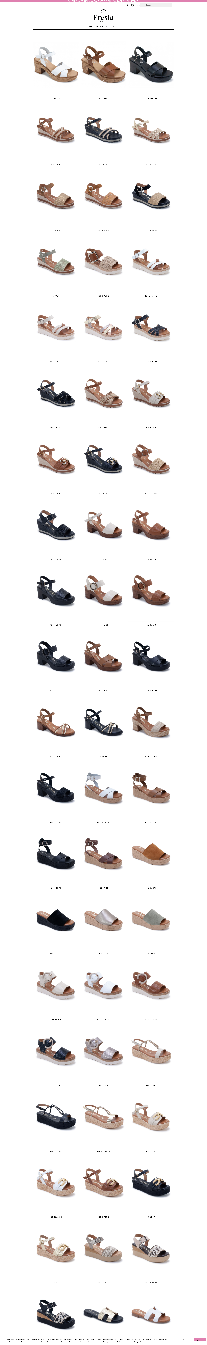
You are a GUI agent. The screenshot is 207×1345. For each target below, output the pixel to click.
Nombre (67, 662)
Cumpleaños (65, 674)
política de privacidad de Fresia (84, 692)
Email (67, 668)
